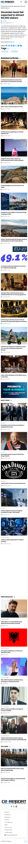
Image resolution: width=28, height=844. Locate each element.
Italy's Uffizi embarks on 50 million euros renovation (13, 376)
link (14, 42)
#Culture (5, 51)
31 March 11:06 (5, 712)
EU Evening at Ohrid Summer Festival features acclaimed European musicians (14, 320)
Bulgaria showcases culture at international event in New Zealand (12, 159)
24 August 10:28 (6, 485)
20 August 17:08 (6, 162)
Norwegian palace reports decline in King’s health (12, 455)
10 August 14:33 (6, 323)
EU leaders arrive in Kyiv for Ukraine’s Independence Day (12, 426)
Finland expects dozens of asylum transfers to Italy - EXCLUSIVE (11, 511)
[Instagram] (14, 806)
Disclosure (7, 817)
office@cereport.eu (11, 835)
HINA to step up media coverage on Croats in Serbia (12, 709)
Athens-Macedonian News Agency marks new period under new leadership (13, 739)
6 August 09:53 (6, 352)
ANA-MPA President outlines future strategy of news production (12, 680)
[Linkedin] (16, 806)
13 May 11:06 (5, 625)
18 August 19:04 (6, 216)
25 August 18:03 (6, 782)
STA (11, 39)
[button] (6, 45)
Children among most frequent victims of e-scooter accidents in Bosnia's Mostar (13, 348)
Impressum (7, 814)
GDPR (5, 825)
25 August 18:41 (6, 772)
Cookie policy (8, 832)
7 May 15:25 (5, 683)
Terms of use (8, 827)
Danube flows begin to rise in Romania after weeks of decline (13, 779)
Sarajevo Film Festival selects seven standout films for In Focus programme (13, 294)
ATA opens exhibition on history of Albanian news (11, 651)
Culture (4, 21)
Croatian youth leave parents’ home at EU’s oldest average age (13, 267)
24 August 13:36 (6, 543)
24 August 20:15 (6, 83)
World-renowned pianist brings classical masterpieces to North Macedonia (14, 240)
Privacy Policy (8, 830)
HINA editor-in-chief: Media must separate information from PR (11, 622)
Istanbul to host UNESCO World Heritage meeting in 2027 (13, 213)
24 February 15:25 (6, 742)
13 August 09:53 (6, 297)
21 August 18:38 (6, 135)
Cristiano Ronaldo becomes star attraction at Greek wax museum (11, 80)
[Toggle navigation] (25, 1)
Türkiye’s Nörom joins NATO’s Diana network (12, 540)
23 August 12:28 (6, 109)
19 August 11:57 (6, 189)
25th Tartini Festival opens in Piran (12, 107)
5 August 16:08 (6, 379)
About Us (7, 812)
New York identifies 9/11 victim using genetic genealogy (12, 769)
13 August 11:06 (6, 270)
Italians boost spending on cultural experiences (12, 132)
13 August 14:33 (6, 243)
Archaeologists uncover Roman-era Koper (12, 186)
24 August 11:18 (6, 514)
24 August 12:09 (6, 429)
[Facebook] (12, 806)
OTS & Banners (8, 822)
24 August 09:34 (6, 458)
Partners (6, 820)
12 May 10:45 (5, 654)
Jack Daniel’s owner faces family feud (13, 483)
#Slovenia (14, 51)
